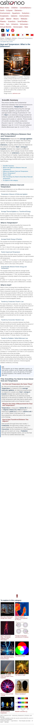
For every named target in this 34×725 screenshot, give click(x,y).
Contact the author (4, 720)
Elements (18, 10)
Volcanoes (24, 24)
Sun (7, 24)
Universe (14, 24)
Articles (14, 38)
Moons (16, 19)
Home (2, 38)
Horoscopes (17, 27)
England (8, 38)
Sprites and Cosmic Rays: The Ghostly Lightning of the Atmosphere (6, 638)
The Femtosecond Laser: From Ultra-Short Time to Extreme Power (7, 657)
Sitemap (6, 722)
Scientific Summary (8, 165)
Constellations (25, 8)
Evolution (25, 13)
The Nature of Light (20, 675)
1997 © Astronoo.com (5, 715)
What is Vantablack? (20, 694)
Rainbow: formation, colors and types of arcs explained (7, 676)
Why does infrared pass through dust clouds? (7, 617)
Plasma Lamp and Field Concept (7, 694)
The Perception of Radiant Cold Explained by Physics (21, 618)
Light (2, 19)
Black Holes (4, 8)
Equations (16, 13)
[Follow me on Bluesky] (7, 30)
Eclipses (9, 10)
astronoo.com (16, 93)
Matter (8, 19)
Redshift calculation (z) (21, 711)
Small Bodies (22, 21)
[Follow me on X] (2, 30)
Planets (3, 21)
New (26, 27)
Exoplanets (4, 16)
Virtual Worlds (5, 27)
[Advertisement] (17, 515)
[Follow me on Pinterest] (12, 30)
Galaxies (14, 16)
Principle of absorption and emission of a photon (21, 636)
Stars (2, 24)
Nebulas (24, 19)
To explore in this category (10, 180)
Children (14, 8)
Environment (5, 13)
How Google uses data (24, 720)
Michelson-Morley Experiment (5, 712)
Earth (2, 10)
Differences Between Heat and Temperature (15, 171)
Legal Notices (14, 720)
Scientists (11, 21)
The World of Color (20, 656)
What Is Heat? (7, 175)
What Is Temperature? (9, 173)
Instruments (24, 16)
